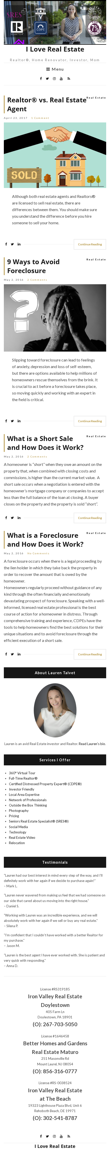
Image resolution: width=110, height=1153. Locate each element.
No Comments (38, 553)
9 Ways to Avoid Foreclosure (33, 266)
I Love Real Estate (55, 49)
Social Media (18, 827)
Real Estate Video (22, 837)
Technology (17, 832)
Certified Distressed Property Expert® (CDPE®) (45, 784)
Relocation (17, 843)
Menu (57, 69)
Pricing (14, 816)
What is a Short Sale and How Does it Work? (45, 443)
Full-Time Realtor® (23, 778)
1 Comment (40, 117)
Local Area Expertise (24, 795)
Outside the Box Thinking (28, 805)
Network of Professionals (28, 800)
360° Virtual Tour (22, 773)
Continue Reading (90, 244)
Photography (19, 811)
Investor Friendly (21, 789)
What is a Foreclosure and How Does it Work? (45, 540)
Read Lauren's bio (92, 744)
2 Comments (37, 279)
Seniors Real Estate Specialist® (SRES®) (39, 821)
